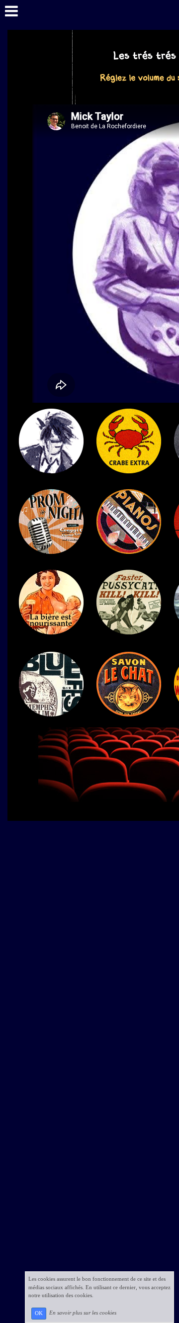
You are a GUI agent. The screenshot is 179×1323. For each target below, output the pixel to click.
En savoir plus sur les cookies (82, 1313)
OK (39, 1313)
